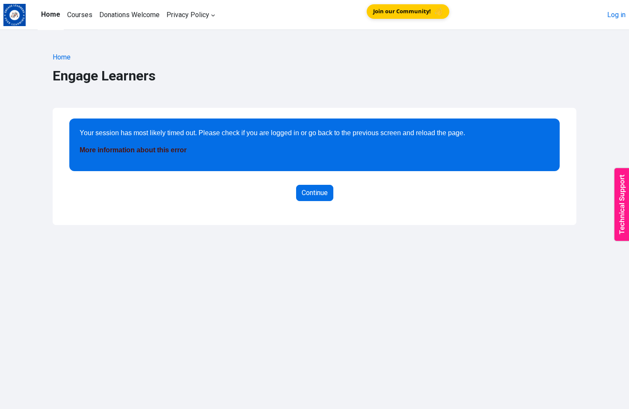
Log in (616, 15)
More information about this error (133, 150)
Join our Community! (408, 11)
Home (62, 57)
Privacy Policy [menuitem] (187, 15)
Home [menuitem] (50, 14)
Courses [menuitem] (79, 15)
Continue (315, 193)
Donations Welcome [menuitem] (129, 15)
